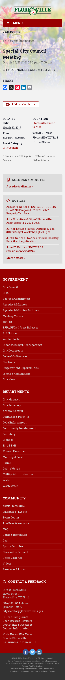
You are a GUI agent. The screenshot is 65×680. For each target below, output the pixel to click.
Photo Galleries (13, 557)
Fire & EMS (10, 445)
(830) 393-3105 (11, 603)
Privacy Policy (24, 668)
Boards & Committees (17, 298)
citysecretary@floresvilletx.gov (23, 611)
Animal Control (13, 411)
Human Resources (14, 451)
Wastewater (10, 486)
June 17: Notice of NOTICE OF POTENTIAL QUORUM (24, 249)
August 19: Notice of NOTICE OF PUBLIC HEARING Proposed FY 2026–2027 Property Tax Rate (31, 210)
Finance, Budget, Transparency (22, 345)
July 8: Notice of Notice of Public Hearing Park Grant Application (32, 239)
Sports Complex (13, 546)
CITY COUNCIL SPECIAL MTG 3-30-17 (29, 70)
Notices (7, 321)
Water (7, 480)
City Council (10, 147)
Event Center (11, 517)
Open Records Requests (17, 621)
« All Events (11, 32)
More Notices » (15, 258)
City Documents (13, 350)
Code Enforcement (15, 422)
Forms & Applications (16, 373)
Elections (9, 362)
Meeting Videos (13, 316)
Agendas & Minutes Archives (21, 310)
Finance (8, 439)
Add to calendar (21, 104)
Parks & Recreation (15, 534)
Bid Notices (10, 333)
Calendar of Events (15, 511)
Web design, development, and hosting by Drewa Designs (32, 671)
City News (9, 379)
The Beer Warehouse (16, 523)
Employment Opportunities (21, 368)
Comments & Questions (17, 624)
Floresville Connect (15, 552)
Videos (7, 563)
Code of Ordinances (15, 356)
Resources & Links (14, 569)
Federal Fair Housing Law (32, 666)
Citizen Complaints (15, 617)
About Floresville (14, 506)
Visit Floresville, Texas (17, 634)
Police (7, 463)
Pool (5, 540)
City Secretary (12, 405)
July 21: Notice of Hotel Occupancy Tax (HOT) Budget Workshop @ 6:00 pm (30, 230)
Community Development (19, 428)
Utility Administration (18, 474)
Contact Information (16, 628)
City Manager (11, 399)
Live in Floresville (15, 638)
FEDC (6, 293)
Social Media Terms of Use (43, 668)
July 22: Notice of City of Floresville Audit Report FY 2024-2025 (29, 221)
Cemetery (9, 434)
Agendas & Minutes (15, 304)
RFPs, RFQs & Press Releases (20, 327)
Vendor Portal (12, 339)
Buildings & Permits (16, 416)
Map (5, 529)
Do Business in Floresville (19, 642)
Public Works (11, 468)
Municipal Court (13, 457)
